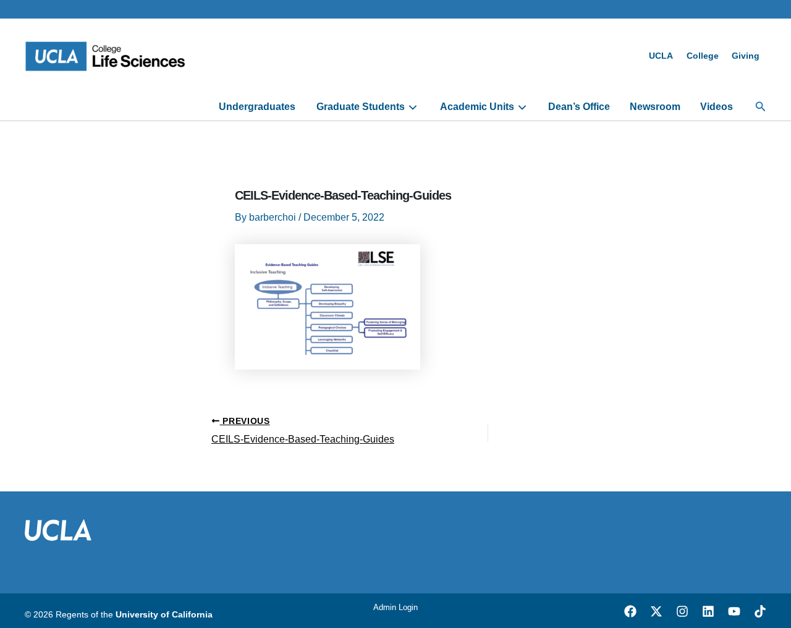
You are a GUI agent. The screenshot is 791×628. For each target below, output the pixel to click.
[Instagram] (682, 611)
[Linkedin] (708, 611)
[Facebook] (630, 611)
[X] (656, 611)
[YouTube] (734, 611)
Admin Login (395, 607)
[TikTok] (760, 611)
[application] (411, 107)
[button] (760, 107)
